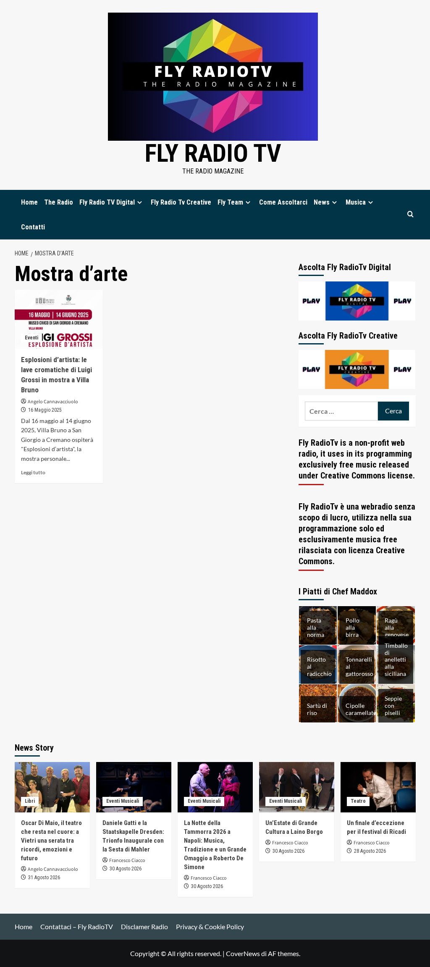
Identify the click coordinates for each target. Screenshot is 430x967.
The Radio (58, 202)
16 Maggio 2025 (45, 410)
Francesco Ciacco (127, 860)
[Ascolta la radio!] (357, 300)
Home (29, 202)
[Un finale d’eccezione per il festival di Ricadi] (378, 787)
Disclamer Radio (144, 926)
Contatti (33, 227)
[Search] (410, 214)
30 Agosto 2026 (126, 869)
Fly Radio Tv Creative (181, 202)
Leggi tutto (33, 472)
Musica (356, 202)
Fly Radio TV (213, 153)
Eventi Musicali (122, 801)
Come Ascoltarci (283, 202)
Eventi (31, 338)
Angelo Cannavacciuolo (53, 401)
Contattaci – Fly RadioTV (76, 926)
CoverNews (243, 953)
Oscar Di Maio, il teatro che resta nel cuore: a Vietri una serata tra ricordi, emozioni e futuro (51, 840)
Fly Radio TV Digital (107, 202)
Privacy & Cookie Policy (210, 926)
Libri (30, 801)
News (322, 202)
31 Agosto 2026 (44, 877)
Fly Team (230, 202)
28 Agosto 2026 (370, 851)
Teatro (358, 801)
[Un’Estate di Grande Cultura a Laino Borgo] (296, 787)
